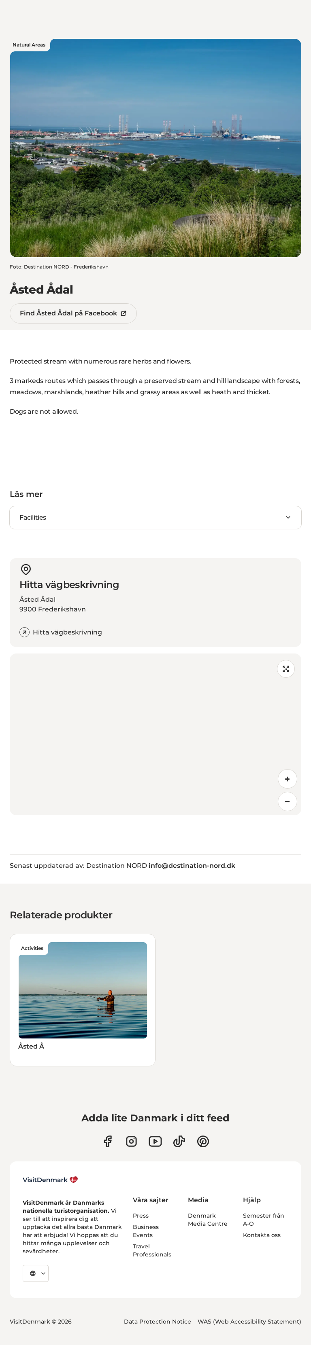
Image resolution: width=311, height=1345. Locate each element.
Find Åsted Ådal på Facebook (68, 313)
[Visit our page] (131, 1141)
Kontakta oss (262, 1235)
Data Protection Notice (157, 1321)
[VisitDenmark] (50, 1180)
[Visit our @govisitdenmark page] (179, 1141)
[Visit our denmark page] (107, 1141)
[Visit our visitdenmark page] (155, 1141)
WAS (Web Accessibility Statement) (249, 1321)
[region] (155, 734)
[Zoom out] (287, 801)
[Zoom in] (287, 779)
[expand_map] (286, 669)
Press (141, 1215)
